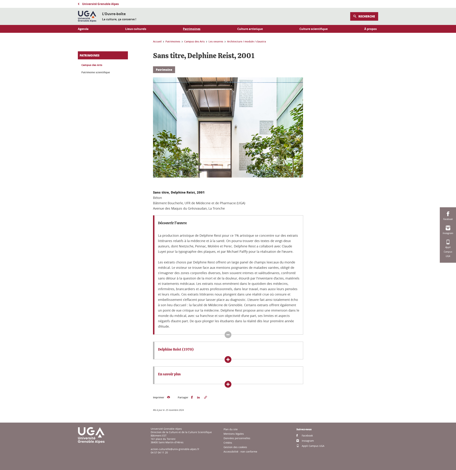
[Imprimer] (168, 397)
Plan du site (231, 429)
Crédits (228, 442)
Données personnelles (237, 438)
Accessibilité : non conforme (240, 451)
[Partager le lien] (205, 397)
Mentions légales (234, 433)
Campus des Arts (91, 65)
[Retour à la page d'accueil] (87, 16)
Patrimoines (89, 55)
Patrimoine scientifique (95, 72)
